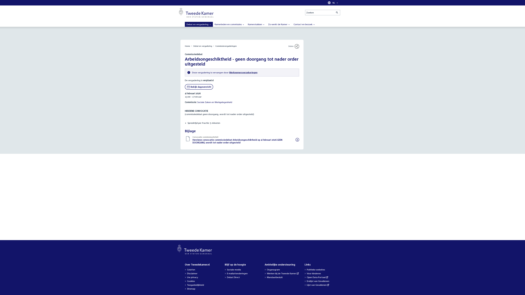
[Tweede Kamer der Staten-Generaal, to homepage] (196, 12)
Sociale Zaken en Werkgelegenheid (214, 102)
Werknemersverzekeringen (243, 72)
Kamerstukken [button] (255, 24)
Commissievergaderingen (226, 46)
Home (187, 46)
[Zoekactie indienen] (337, 12)
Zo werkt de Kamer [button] (278, 24)
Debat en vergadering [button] (197, 24)
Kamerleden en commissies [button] (228, 24)
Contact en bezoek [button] (303, 24)
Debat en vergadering (202, 46)
